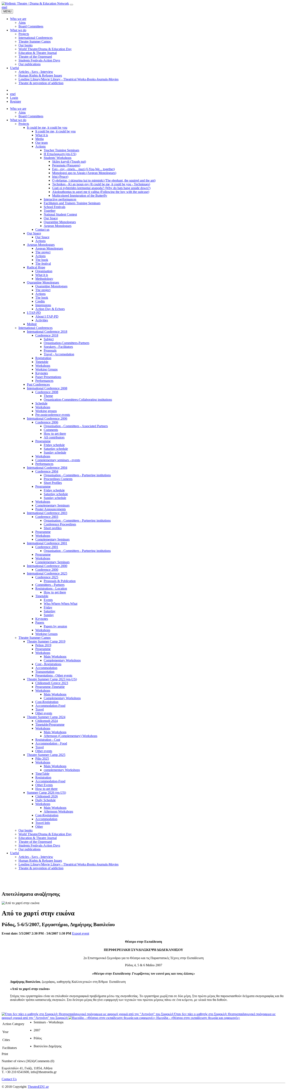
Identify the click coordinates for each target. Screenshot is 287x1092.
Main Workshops (55, 656)
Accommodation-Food (50, 705)
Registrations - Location (51, 588)
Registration (43, 358)
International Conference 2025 (47, 573)
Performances (44, 380)
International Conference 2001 (47, 543)
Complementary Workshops (62, 660)
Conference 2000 (46, 569)
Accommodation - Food (51, 743)
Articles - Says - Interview (35, 857)
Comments (51, 430)
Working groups (46, 411)
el (6, 7)
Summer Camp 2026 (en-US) (46, 792)
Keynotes (41, 373)
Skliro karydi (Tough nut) (69, 161)
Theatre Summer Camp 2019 (46, 641)
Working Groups (46, 369)
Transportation (44, 671)
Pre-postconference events (52, 414)
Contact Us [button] (9, 1079)
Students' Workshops (57, 158)
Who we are (18, 108)
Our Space (51, 218)
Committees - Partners (50, 585)
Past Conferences (38, 384)
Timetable (41, 362)
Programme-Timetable (50, 687)
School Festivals (54, 207)
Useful (14, 853)
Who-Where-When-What (60, 603)
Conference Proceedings (60, 524)
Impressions (43, 305)
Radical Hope (36, 267)
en (3, 7)
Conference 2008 (46, 392)
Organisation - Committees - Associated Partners (76, 426)
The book (41, 260)
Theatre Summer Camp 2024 (46, 717)
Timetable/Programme (50, 724)
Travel (39, 709)
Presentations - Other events (53, 675)
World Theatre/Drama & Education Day (45, 834)
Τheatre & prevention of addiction (40, 868)
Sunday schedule (55, 452)
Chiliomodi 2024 (46, 721)
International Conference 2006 (47, 418)
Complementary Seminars (52, 505)
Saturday (49, 611)
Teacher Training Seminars (61, 150)
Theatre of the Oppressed (35, 841)
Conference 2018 (46, 335)
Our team (41, 142)
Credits (40, 301)
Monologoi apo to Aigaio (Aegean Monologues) (84, 173)
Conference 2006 (46, 422)
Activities (41, 320)
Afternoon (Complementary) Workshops (70, 736)
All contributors (54, 437)
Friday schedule (54, 445)
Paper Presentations (48, 377)
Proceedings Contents (58, 479)
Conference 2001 (46, 547)
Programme (43, 441)
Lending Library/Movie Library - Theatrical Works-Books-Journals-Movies (68, 864)
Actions (40, 146)
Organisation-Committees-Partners (66, 343)
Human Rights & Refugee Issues (40, 860)
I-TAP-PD (34, 312)
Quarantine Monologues (60, 222)
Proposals (50, 350)
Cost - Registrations (48, 664)
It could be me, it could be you (47, 127)
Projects (23, 124)
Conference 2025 (46, 577)
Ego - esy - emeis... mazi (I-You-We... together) (83, 169)
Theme (48, 396)
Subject (49, 339)
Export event (80, 933)
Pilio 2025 (42, 758)
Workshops (42, 365)
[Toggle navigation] (71, 4)
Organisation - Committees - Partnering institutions (77, 475)
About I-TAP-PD (46, 316)
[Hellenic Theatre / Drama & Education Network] (35, 3)
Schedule (41, 403)
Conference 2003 (46, 517)
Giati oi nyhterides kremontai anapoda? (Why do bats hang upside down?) (101, 188)
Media (39, 139)
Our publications (29, 849)
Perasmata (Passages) (66, 165)
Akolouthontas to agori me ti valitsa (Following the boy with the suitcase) (100, 192)
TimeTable (42, 773)
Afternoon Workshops (58, 811)
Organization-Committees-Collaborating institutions (78, 399)
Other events (43, 713)
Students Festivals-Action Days (39, 845)
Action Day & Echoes (50, 309)
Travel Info (42, 823)
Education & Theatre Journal (37, 838)
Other (39, 826)
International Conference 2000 (47, 566)
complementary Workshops (62, 770)
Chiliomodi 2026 (46, 796)
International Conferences (35, 328)
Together (49, 210)
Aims (22, 112)
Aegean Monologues (57, 226)
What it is (41, 135)
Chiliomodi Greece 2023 (51, 683)
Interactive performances (60, 199)
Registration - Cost (47, 739)
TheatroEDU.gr (38, 1086)
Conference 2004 (46, 471)
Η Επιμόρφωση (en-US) (60, 154)
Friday (48, 607)
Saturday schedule (56, 448)
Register (15, 101)
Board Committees (30, 116)
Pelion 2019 (43, 645)
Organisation (43, 271)
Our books (25, 830)
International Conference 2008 (47, 388)
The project (42, 252)
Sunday (49, 615)
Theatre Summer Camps (34, 637)
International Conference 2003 (47, 513)
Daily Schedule (45, 800)
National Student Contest (60, 214)
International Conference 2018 (47, 331)
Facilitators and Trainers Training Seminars (72, 203)
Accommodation (46, 668)
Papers (39, 622)
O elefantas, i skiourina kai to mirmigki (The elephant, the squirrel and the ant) (103, 180)
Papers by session (55, 626)
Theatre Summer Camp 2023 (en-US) (52, 679)
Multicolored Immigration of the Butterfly (79, 195)
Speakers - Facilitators (58, 346)
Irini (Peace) (60, 176)
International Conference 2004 (47, 467)
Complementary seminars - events (57, 460)
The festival (43, 263)
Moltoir (32, 324)
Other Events (44, 785)
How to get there (55, 433)
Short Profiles (53, 482)
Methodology (44, 278)
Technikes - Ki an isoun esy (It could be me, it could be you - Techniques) (101, 184)
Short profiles (53, 528)
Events (48, 600)
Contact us (42, 229)
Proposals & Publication (60, 581)
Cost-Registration (46, 702)
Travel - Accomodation (59, 354)
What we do (18, 120)
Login (14, 98)
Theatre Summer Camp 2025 (46, 755)
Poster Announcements (50, 509)
